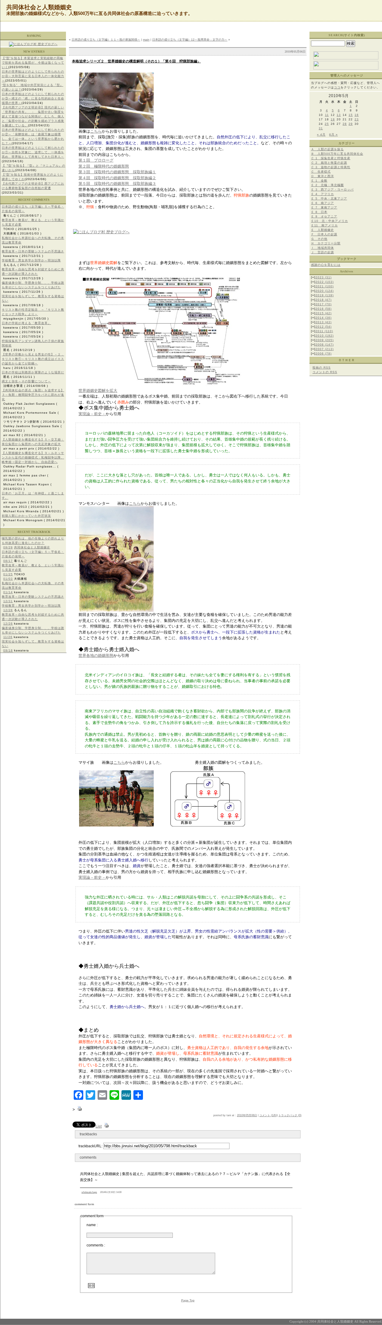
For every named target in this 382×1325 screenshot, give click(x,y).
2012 (323, 326)
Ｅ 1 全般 (319, 180)
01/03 (8, 578)
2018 (323, 299)
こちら (96, 131)
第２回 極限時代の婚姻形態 (103, 166)
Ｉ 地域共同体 (322, 247)
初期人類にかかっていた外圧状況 (26, 515)
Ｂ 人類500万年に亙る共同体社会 (337, 153)
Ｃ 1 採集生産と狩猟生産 (330, 158)
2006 (323, 353)
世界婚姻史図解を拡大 (97, 390)
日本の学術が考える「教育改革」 (26, 323)
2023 (323, 277)
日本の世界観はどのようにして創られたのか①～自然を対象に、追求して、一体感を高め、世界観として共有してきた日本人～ (33, 152)
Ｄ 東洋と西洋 (322, 176)
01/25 (8, 574)
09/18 (8, 650)
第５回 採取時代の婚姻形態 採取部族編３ (117, 183)
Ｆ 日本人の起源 (324, 234)
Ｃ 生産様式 (321, 171)
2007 (324, 349)
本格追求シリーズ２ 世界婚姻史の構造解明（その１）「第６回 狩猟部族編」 (136, 61)
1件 (274, 1115)
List (99, 1126)
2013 (323, 322)
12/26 (8, 623)
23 (357, 119)
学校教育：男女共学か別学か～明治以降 (31, 260)
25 (327, 123)
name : (92, 1225)
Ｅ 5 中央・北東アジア (329, 198)
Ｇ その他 (319, 238)
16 (357, 114)
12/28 (8, 610)
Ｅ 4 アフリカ (322, 194)
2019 (324, 295)
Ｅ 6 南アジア (322, 203)
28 (345, 123)
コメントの (324, 372)
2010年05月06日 (247, 1115)
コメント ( (265, 1115)
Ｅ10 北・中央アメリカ (329, 221)
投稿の (321, 367)
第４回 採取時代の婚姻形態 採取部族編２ (117, 178)
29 (351, 123)
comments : (96, 1245)
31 (321, 128)
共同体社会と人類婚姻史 (32, 547)
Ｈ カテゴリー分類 (326, 243)
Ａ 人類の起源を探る (327, 149)
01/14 (8, 592)
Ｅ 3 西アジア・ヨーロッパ (332, 189)
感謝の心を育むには (326, 264)
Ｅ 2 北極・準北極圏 (327, 185)
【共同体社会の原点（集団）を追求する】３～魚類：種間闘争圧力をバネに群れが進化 (33, 395)
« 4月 (321, 134)
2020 (324, 290)
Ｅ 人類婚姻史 (322, 229)
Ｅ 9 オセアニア (324, 216)
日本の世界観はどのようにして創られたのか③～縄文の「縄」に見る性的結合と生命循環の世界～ (33, 98)
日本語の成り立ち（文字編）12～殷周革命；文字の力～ (189, 39)
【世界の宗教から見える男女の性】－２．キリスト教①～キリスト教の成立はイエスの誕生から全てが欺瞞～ (33, 359)
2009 (324, 340)
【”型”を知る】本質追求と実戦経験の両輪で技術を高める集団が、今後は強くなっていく (33, 62)
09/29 (8, 547)
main (146, 39)
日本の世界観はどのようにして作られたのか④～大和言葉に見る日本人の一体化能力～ (33, 76)
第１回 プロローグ (95, 160)
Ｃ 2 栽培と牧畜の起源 (329, 162)
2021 (324, 286)
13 (339, 114)
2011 (324, 331)
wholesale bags (89, 1192)
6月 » (333, 134)
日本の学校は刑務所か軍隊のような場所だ (33, 372)
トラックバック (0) (289, 1115)
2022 (324, 281)
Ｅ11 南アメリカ (324, 225)
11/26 (8, 637)
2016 (323, 308)
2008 (324, 344)
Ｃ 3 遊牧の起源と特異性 (330, 167)
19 (333, 119)
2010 (324, 335)
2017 (323, 304)
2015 (323, 313)
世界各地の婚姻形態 (95, 655)
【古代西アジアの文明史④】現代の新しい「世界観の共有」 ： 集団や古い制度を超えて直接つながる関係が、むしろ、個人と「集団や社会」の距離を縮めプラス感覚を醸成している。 (33, 116)
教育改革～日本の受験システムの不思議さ (33, 251)
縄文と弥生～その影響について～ (26, 381)
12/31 (8, 601)
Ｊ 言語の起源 (322, 252)
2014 (323, 317)
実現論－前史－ (92, 414)
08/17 (8, 560)
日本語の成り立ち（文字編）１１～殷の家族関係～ (106, 39)
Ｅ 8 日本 (319, 212)
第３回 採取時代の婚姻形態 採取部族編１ (117, 172)
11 (327, 114)
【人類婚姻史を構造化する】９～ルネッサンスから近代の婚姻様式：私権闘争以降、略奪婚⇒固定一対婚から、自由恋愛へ (33, 457)
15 (351, 114)
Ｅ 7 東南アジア (324, 207)
